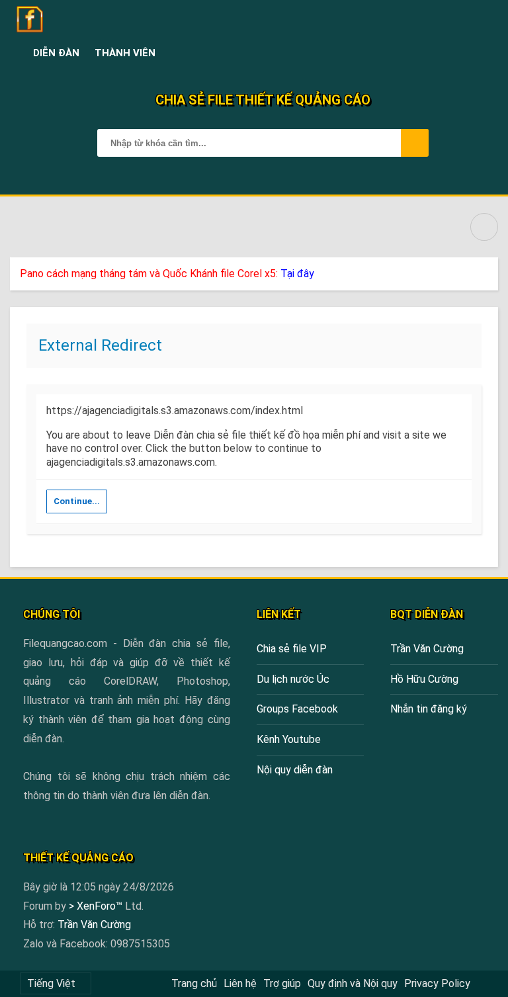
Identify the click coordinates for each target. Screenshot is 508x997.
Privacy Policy (437, 983)
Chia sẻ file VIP (292, 648)
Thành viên (125, 53)
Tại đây (297, 273)
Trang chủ (194, 983)
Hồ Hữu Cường (424, 679)
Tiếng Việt (51, 983)
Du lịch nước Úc (293, 679)
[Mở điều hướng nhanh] (484, 227)
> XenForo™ (97, 906)
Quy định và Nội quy (353, 983)
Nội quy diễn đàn (295, 769)
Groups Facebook (297, 709)
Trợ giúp (282, 983)
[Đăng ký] (456, 53)
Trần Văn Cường (427, 648)
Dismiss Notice (489, 270)
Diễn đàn (56, 53)
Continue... (77, 501)
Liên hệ (240, 983)
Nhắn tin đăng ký (428, 709)
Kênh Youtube (289, 739)
